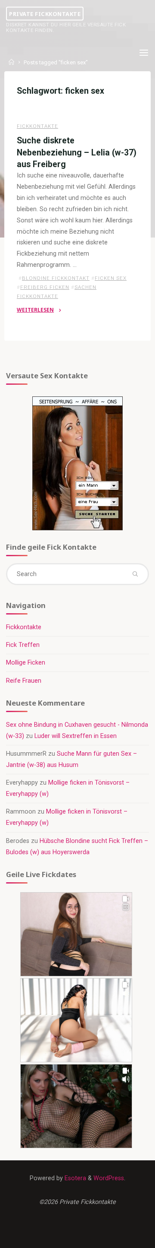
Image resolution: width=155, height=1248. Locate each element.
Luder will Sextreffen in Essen (75, 736)
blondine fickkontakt (56, 278)
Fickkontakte (37, 126)
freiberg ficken (44, 287)
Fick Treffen (23, 645)
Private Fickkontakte (45, 13)
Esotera (74, 1178)
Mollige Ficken (25, 662)
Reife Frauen (23, 680)
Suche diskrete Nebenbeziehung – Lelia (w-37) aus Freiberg (76, 152)
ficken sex (111, 278)
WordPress (108, 1178)
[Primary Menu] (144, 53)
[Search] (135, 574)
